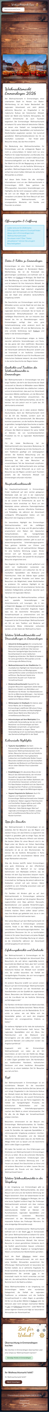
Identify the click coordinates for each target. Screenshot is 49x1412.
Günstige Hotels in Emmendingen (19, 1358)
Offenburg (26, 1256)
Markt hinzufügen (13, 1382)
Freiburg (19, 278)
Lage (24, 498)
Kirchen (19, 606)
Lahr (28, 1232)
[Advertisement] (24, 33)
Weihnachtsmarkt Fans (22, 4)
